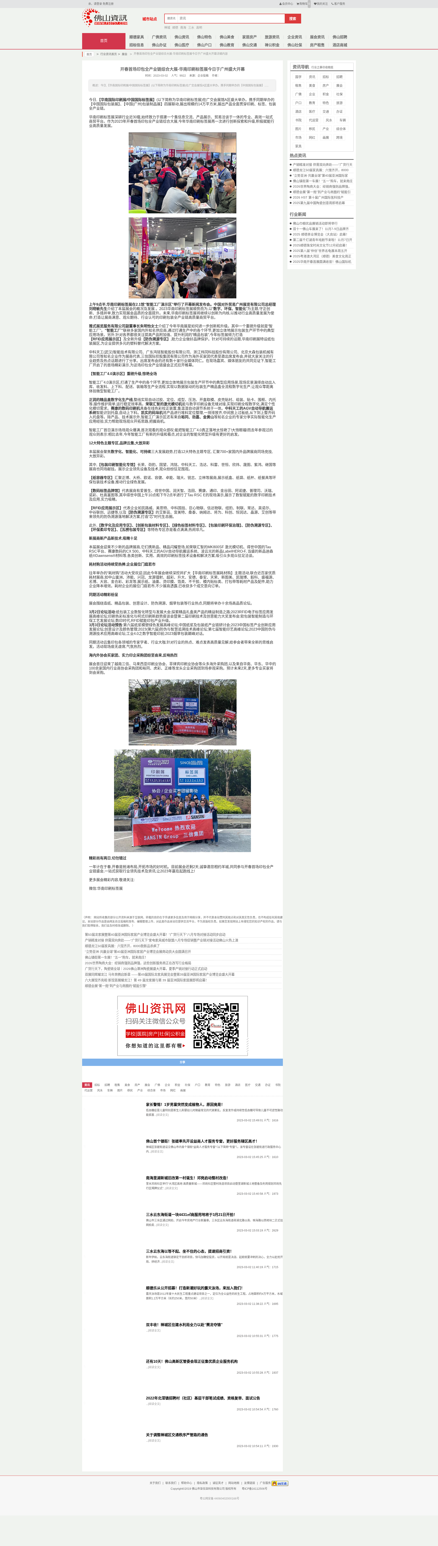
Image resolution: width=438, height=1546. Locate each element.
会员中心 (287, 3)
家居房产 (249, 37)
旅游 (339, 103)
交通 (326, 111)
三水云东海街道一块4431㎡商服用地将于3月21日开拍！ (191, 1215)
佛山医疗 (182, 45)
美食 (312, 85)
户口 (298, 103)
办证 (339, 111)
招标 (326, 77)
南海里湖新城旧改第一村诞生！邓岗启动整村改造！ (188, 1178)
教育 (312, 103)
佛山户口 (204, 45)
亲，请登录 (95, 3)
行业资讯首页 (106, 54)
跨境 (339, 137)
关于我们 (155, 1483)
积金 (326, 94)
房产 (326, 85)
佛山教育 (227, 45)
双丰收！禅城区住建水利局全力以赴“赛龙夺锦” (184, 1325)
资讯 (312, 77)
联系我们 (170, 1483)
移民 (312, 129)
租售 (298, 85)
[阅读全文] (162, 1115)
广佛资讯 (159, 37)
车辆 (342, 120)
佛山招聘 (340, 37)
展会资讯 (317, 37)
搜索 (292, 19)
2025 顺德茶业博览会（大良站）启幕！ (321, 234)
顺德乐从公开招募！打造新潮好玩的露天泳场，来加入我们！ (195, 1288)
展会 (122, 54)
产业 (326, 129)
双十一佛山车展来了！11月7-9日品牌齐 (321, 229)
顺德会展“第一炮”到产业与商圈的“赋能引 (322, 192)
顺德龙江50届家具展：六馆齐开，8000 (321, 170)
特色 (326, 103)
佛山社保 (294, 45)
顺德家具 (136, 37)
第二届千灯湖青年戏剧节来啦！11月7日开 (322, 240)
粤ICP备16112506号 (254, 1488)
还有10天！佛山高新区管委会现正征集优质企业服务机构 (192, 1361)
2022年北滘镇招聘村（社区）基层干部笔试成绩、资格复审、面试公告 (203, 1398)
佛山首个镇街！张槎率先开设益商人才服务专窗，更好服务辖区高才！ (202, 1141)
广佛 (298, 94)
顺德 (175, 27)
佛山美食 (227, 37)
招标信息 (136, 45)
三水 (191, 27)
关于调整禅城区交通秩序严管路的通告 (177, 1435)
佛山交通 (249, 45)
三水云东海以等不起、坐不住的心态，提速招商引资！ (190, 1251)
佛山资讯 (182, 37)
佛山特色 (204, 37)
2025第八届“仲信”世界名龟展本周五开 (320, 251)
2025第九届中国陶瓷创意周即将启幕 (319, 203)
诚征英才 (218, 1483)
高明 (199, 27)
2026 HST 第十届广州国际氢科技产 (318, 197)
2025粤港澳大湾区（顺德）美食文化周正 (322, 256)
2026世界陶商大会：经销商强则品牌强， (322, 186)
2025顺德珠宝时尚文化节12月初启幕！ (321, 245)
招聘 (339, 77)
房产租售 (317, 45)
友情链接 (249, 1483)
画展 (326, 137)
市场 (298, 137)
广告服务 (265, 1483)
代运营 (313, 120)
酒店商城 (340, 45)
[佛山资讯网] (105, 17)
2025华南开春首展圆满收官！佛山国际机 (322, 262)
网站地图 (233, 1483)
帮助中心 (186, 1483)
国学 (298, 77)
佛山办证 (159, 45)
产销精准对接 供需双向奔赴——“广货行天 (322, 164)
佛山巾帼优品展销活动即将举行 (315, 223)
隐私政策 (202, 1483)
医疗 (312, 111)
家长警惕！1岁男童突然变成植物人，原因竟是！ (185, 1105)
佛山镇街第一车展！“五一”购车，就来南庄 (323, 181)
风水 (329, 120)
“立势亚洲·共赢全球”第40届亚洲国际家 (320, 175)
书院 (298, 120)
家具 (298, 146)
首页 (103, 41)
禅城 (167, 27)
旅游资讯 (272, 37)
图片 (298, 129)
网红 (312, 137)
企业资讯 (294, 37)
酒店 (298, 111)
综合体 (341, 129)
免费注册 (108, 3)
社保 (339, 94)
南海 (183, 27)
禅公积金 (272, 45)
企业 (312, 94)
